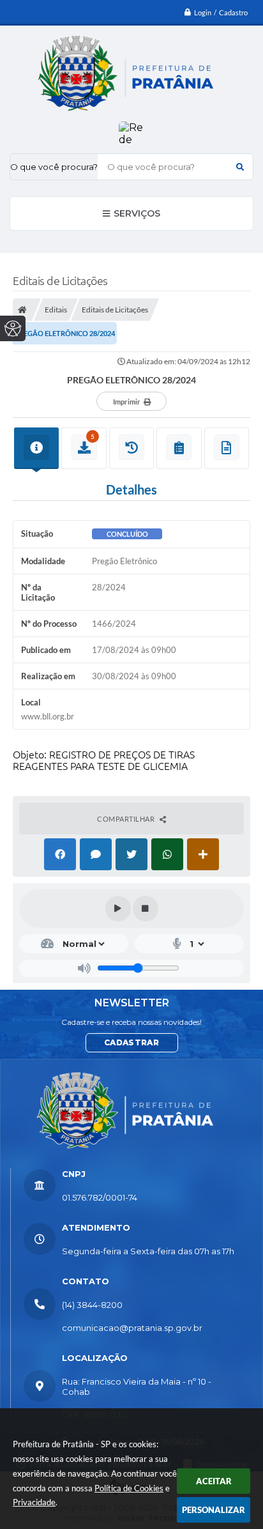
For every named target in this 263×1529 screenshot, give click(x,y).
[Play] (118, 908)
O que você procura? (54, 167)
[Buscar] (240, 167)
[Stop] (145, 908)
